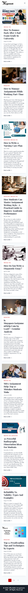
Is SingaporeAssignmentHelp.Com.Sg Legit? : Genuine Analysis (14, 326)
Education (7, 85)
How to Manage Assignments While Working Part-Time (14, 91)
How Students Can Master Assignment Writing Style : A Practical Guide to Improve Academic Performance (13, 206)
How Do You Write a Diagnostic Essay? (14, 267)
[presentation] (14, 17)
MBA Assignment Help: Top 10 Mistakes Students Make (13, 388)
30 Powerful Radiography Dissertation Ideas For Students (13, 443)
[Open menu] (24, 3)
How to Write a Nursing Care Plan (13, 144)
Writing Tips (7, 27)
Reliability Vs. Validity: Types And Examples (13, 495)
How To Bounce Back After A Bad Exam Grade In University (12, 34)
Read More (8, 61)
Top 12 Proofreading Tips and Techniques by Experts (14, 545)
